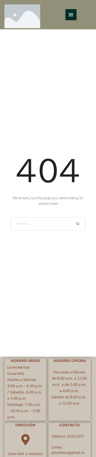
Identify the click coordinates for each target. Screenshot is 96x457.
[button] (83, 438)
